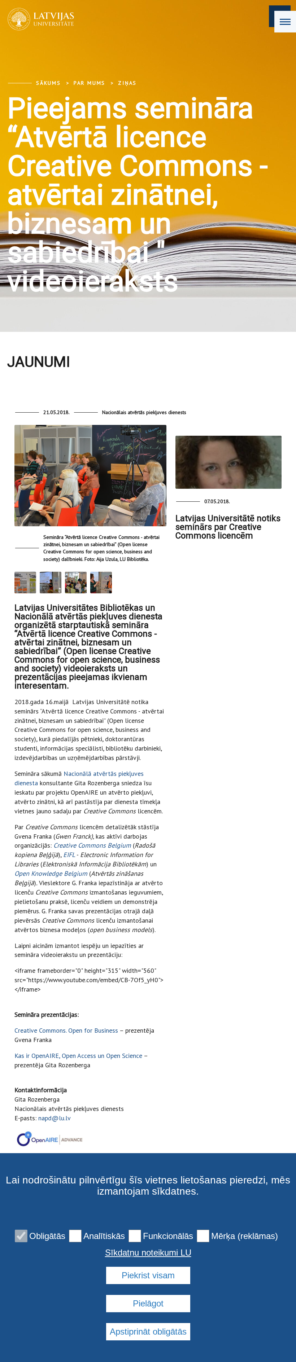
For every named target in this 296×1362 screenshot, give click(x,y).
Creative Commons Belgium (92, 845)
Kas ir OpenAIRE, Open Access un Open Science (78, 1055)
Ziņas (127, 83)
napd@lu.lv (54, 1118)
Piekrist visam (148, 1275)
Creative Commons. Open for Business (66, 1030)
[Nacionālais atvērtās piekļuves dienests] (38, 19)
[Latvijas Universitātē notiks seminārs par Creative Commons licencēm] (228, 462)
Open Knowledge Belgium (50, 873)
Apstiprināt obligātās (148, 1331)
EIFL (69, 855)
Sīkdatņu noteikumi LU (148, 1252)
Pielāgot (148, 1303)
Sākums (48, 83)
